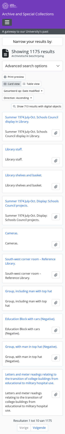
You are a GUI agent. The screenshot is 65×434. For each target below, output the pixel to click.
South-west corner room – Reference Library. (30, 261)
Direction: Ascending (17, 98)
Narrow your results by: (32, 41)
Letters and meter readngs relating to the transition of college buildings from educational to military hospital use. (31, 378)
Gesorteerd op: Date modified (22, 91)
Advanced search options (26, 65)
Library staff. (13, 149)
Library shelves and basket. (23, 175)
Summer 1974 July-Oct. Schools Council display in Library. (31, 119)
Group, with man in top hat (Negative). (31, 347)
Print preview (15, 77)
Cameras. (11, 233)
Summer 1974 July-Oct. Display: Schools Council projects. (32, 203)
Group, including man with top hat (28, 291)
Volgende (39, 428)
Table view (33, 84)
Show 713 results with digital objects (38, 106)
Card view (13, 84)
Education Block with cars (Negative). (30, 319)
